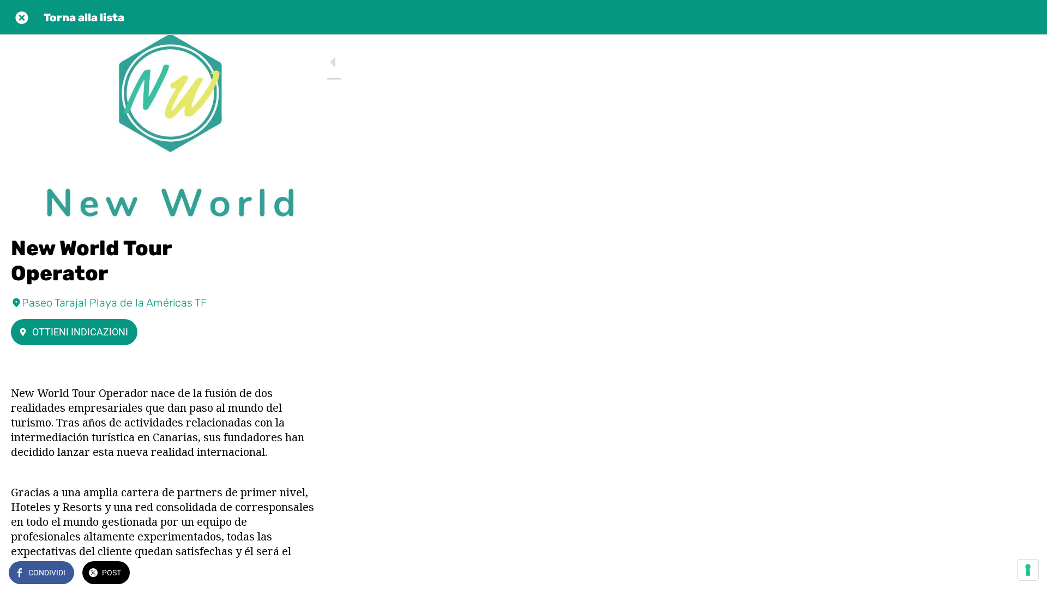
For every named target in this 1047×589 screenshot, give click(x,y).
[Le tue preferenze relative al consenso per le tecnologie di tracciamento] (1028, 570)
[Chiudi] (21, 17)
